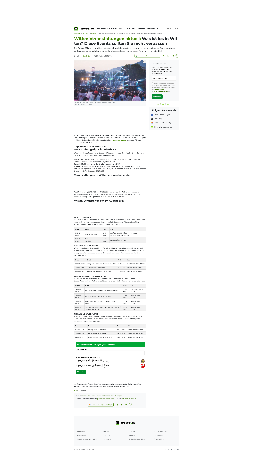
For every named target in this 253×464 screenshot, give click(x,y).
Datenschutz (82, 435)
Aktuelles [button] (102, 28)
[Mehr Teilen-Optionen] (177, 56)
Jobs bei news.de (160, 431)
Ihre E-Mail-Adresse (82, 349)
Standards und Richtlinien (87, 439)
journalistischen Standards (106, 399)
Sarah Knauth (88, 56)
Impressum (81, 431)
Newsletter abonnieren (163, 127)
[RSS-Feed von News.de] (178, 28)
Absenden (81, 372)
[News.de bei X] (175, 28)
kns (75, 390)
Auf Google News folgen (163, 123)
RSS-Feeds (132, 431)
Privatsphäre (159, 439)
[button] (147, 56)
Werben (106, 431)
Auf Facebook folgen (162, 114)
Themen (141, 28)
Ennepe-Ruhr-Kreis (88, 396)
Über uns (106, 435)
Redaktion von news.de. (129, 399)
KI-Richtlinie (158, 435)
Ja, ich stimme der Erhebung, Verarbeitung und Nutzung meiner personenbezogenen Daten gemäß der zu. (163, 87)
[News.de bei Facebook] (173, 28)
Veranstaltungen (116, 396)
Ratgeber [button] (130, 28)
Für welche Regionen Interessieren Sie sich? (89, 357)
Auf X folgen (158, 119)
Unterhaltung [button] (116, 28)
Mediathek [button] (152, 28)
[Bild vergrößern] (144, 61)
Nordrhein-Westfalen (103, 396)
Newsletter (107, 439)
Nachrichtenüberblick (136, 439)
